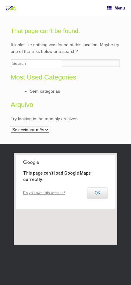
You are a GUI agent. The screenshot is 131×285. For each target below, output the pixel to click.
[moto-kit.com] (11, 8)
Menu (120, 8)
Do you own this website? (44, 193)
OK (97, 193)
